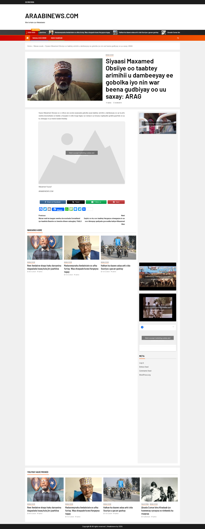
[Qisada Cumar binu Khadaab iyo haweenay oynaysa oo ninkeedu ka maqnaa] (159, 489)
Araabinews (111, 526)
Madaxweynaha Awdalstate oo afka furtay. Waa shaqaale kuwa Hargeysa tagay (65, 32)
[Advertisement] (157, 158)
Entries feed (143, 367)
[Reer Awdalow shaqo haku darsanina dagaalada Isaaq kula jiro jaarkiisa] (44, 248)
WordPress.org (145, 375)
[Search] (178, 38)
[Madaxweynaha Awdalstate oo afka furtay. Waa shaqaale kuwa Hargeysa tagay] (81, 248)
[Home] (27, 38)
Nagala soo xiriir (39, 38)
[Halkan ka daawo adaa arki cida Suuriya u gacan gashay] (118, 248)
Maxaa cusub (109, 55)
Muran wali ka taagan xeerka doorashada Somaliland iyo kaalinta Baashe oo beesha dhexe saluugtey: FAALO (60, 218)
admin (110, 103)
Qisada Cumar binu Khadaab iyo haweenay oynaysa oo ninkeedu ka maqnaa (157, 510)
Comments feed (145, 371)
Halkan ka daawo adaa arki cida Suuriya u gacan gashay (121, 32)
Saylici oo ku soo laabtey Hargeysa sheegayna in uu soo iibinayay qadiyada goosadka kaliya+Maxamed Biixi (104, 220)
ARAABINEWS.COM (51, 15)
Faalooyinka (145, 504)
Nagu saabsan (56, 38)
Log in (141, 363)
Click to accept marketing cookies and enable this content (81, 153)
